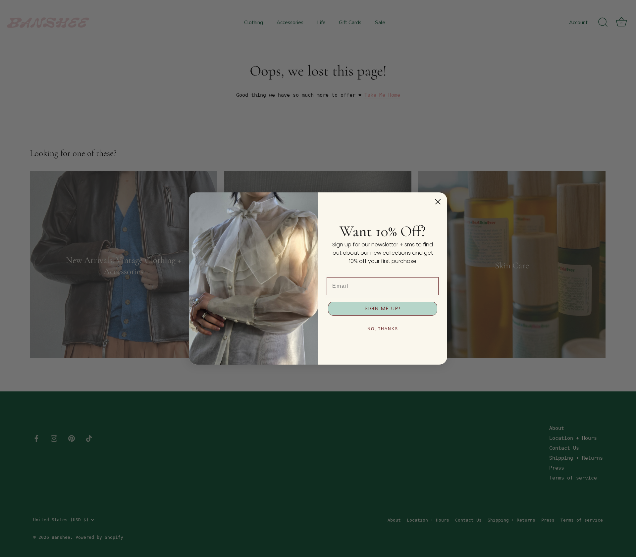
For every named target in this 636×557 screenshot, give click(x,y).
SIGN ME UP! (383, 308)
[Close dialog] (438, 202)
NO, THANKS (382, 329)
